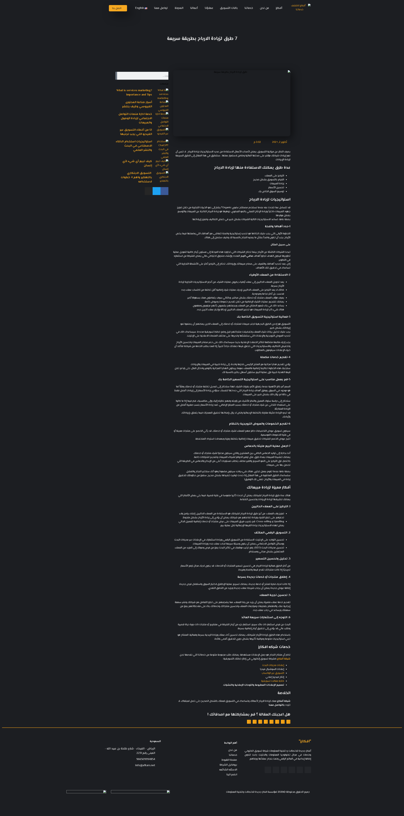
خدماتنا (248, 8)
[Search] (116, 76)
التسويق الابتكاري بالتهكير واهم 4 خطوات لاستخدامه (136, 177)
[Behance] (276, 770)
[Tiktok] (268, 770)
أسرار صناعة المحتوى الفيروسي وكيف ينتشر (137, 104)
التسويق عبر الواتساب (273, 673)
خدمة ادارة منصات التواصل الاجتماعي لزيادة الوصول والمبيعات (135, 118)
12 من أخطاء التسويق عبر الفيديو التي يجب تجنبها (136, 132)
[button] (288, 722)
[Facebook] (164, 191)
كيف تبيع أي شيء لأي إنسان (137, 163)
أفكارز (279, 8)
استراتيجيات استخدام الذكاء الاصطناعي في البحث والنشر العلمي (134, 145)
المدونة (179, 8)
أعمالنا (194, 8)
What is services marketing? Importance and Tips (134, 92)
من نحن (264, 8)
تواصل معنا (161, 8)
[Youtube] (284, 770)
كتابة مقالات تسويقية (272, 681)
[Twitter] (156, 191)
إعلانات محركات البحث (273, 665)
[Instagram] (149, 191)
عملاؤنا (209, 8)
